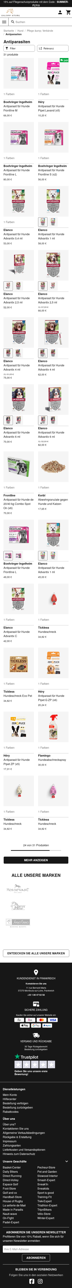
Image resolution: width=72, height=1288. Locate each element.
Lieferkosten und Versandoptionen (24, 1150)
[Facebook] (32, 1282)
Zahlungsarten (12, 1145)
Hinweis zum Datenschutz (19, 1154)
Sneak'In (42, 1184)
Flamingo (44, 755)
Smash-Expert (46, 1180)
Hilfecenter (9, 1099)
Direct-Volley (11, 1180)
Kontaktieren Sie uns (36, 983)
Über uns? (9, 1124)
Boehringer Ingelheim (17, 102)
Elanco (8, 230)
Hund (20, 30)
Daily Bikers (10, 1172)
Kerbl (41, 495)
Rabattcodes (11, 1112)
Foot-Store (9, 1188)
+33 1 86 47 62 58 (36, 994)
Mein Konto (10, 1095)
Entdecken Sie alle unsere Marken (36, 953)
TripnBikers (44, 1209)
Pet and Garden (47, 1172)
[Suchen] (13, 22)
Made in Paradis (13, 1209)
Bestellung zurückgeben (36, 1049)
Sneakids (43, 1188)
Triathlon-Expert (47, 1205)
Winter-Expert (45, 1218)
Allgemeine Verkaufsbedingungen (24, 1133)
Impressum (9, 1141)
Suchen (20, 22)
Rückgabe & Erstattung (17, 1137)
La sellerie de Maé (14, 1205)
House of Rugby (13, 1201)
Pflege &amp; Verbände (40, 30)
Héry (41, 102)
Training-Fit (44, 1197)
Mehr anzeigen (36, 860)
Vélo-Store (44, 1214)
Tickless (43, 627)
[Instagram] (40, 1282)
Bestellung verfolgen (15, 1103)
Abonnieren (36, 1258)
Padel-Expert (11, 1222)
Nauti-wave (10, 1214)
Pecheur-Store (46, 1167)
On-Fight (8, 1218)
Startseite (8, 30)
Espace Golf (10, 1184)
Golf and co (10, 1193)
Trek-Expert (44, 1201)
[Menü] (4, 22)
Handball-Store (12, 1197)
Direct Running (12, 1176)
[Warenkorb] (68, 12)
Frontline (9, 495)
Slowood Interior (47, 1176)
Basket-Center (12, 1167)
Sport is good (45, 1193)
